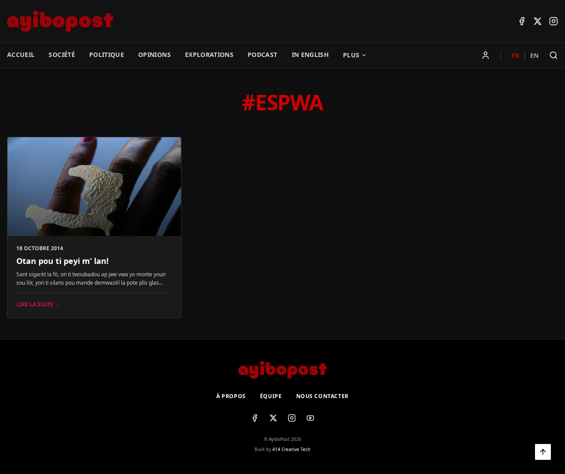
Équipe (271, 396)
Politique (106, 54)
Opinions (154, 54)
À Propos (231, 396)
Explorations (209, 54)
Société (62, 54)
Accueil (20, 54)
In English (310, 54)
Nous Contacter (322, 396)
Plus (351, 55)
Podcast (262, 54)
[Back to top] (543, 452)
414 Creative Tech (291, 449)
